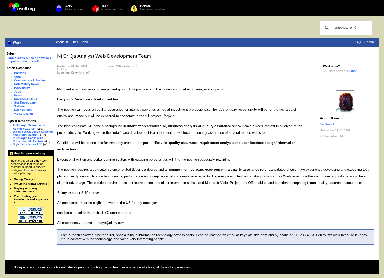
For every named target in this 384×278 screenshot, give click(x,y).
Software (20, 106)
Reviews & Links (25, 98)
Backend (20, 73)
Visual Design (23, 113)
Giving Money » (24, 179)
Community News (26, 84)
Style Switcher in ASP (27, 144)
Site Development (26, 102)
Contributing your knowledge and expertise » (31, 199)
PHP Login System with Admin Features (29, 127)
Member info (327, 124)
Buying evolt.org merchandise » (25, 190)
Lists (74, 42)
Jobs (84, 42)
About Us (61, 42)
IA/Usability (22, 87)
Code (17, 76)
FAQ (358, 42)
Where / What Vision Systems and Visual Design (33, 133)
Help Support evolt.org (29, 153)
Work (68, 6)
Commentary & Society (30, 80)
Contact (369, 42)
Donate (145, 6)
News (18, 95)
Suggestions (23, 109)
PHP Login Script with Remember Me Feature (28, 139)
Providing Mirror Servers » (31, 183)
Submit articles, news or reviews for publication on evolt (29, 59)
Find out (30, 170)
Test (104, 6)
